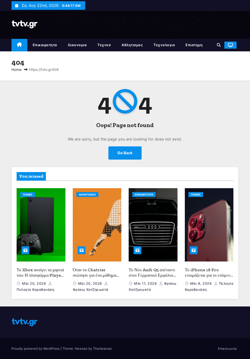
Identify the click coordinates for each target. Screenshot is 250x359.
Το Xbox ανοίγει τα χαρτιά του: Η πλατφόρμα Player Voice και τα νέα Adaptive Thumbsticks (40, 278)
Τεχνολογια (164, 45)
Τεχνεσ (104, 45)
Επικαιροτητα (45, 45)
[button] (219, 45)
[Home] (19, 45)
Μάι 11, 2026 (146, 283)
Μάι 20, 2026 (34, 283)
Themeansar (102, 348)
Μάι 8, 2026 (201, 283)
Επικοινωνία (227, 348)
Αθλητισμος (132, 45)
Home (16, 69)
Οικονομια (77, 45)
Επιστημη (194, 45)
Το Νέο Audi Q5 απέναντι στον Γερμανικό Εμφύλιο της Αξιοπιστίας (152, 275)
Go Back (125, 153)
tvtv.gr (24, 24)
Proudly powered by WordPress (36, 348)
